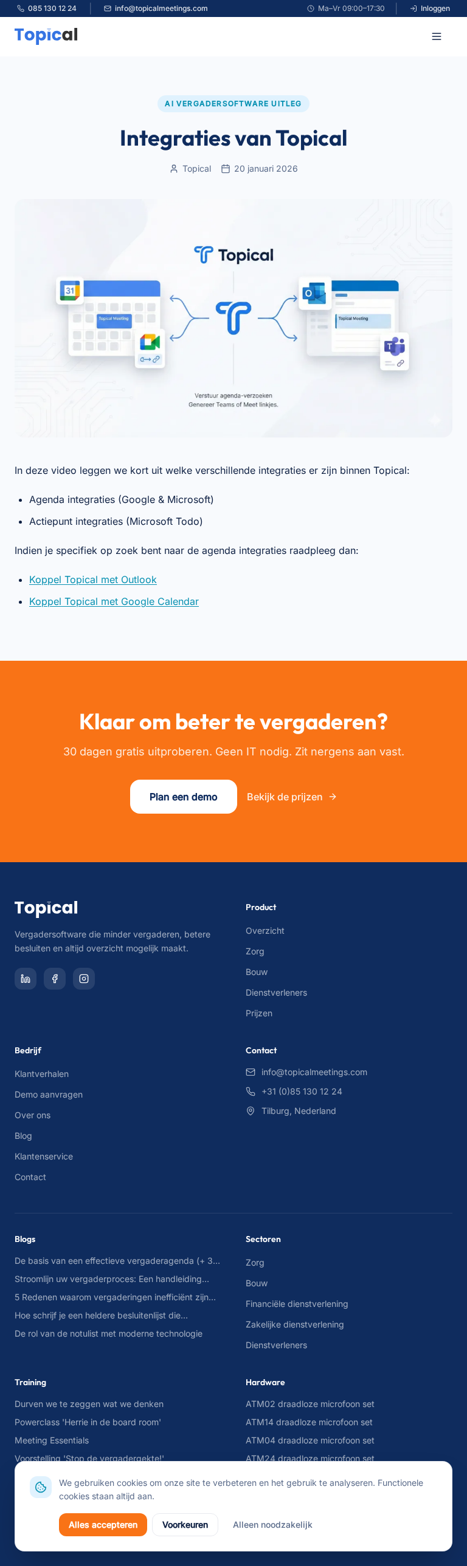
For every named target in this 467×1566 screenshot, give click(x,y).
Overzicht (265, 930)
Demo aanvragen (49, 1094)
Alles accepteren (103, 1524)
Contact (30, 1177)
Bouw (257, 972)
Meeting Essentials (52, 1440)
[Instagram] (84, 979)
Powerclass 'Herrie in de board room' (88, 1422)
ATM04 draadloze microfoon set (310, 1440)
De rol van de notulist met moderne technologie (108, 1333)
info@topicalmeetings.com (161, 8)
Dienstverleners (276, 992)
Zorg (255, 951)
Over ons (32, 1115)
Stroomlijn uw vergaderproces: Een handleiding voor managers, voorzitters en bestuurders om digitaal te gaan (108, 1279)
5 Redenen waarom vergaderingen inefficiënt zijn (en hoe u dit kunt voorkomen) (112, 1297)
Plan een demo (184, 797)
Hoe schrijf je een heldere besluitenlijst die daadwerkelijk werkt (98, 1315)
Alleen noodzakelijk (273, 1524)
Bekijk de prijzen (285, 797)
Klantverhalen (42, 1073)
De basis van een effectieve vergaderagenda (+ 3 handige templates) (114, 1261)
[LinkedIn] (25, 979)
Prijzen (259, 1013)
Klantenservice (44, 1156)
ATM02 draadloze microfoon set (310, 1404)
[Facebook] (55, 979)
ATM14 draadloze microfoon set (309, 1422)
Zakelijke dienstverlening (295, 1324)
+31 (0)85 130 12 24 (301, 1091)
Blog (23, 1135)
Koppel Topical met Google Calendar (114, 601)
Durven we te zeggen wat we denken (89, 1404)
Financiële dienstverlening (297, 1303)
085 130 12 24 (52, 8)
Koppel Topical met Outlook (93, 579)
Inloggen (435, 8)
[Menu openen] (439, 36)
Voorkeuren (185, 1524)
